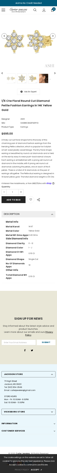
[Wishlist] (30, 199)
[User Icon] (44, 10)
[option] (28, 41)
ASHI (23, 119)
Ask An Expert (30, 91)
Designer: (6, 119)
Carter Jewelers (23, 453)
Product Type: (8, 127)
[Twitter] (32, 350)
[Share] (37, 199)
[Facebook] (25, 350)
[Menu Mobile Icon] (3, 10)
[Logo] (18, 10)
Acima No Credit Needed (29, 3)
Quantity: (6, 186)
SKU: (3, 123)
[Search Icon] (34, 10)
